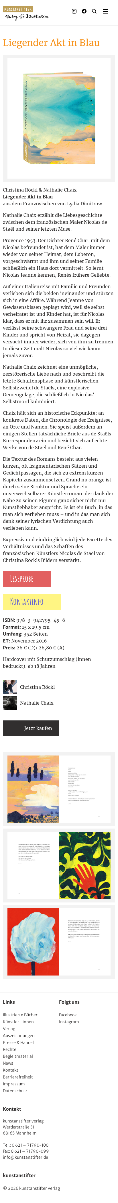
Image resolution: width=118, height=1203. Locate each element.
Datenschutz (15, 1090)
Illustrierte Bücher (20, 1015)
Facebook (68, 1015)
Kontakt (10, 1070)
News (8, 1063)
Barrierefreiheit (18, 1077)
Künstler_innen (18, 1021)
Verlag (9, 1028)
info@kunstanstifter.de (25, 1157)
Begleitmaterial (18, 1056)
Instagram (69, 1021)
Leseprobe (22, 579)
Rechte (9, 1049)
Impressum (14, 1084)
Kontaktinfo (27, 602)
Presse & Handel (18, 1042)
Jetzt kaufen (38, 728)
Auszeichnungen (19, 1035)
